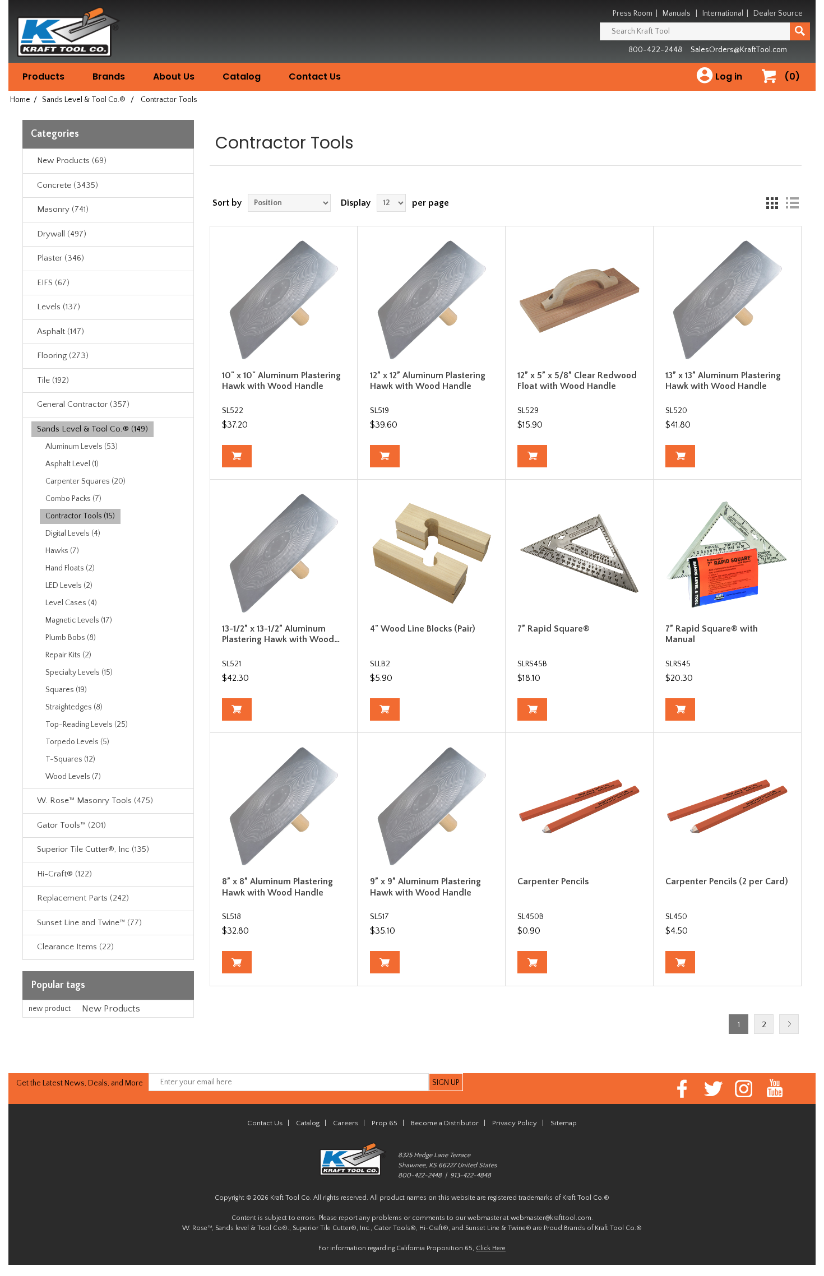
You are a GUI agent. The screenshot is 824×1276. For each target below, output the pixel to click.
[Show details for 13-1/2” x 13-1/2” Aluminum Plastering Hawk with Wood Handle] (284, 553)
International (722, 13)
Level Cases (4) (71, 602)
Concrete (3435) (67, 185)
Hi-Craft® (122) (64, 874)
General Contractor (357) (83, 404)
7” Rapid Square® (553, 629)
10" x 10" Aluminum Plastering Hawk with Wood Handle (281, 380)
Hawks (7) (62, 550)
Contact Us (315, 76)
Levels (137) (58, 307)
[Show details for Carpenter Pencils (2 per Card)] (727, 807)
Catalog (242, 76)
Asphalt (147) (60, 331)
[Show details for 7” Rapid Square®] (579, 553)
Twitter (713, 1088)
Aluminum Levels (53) (81, 446)
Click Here (491, 1248)
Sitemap (563, 1123)
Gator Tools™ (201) (71, 825)
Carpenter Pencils (553, 881)
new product (50, 1008)
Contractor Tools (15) (80, 516)
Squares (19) (66, 689)
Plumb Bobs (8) (70, 637)
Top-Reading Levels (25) (86, 724)
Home (20, 99)
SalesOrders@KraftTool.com (739, 49)
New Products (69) (72, 160)
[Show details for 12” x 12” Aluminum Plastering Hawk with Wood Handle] (432, 300)
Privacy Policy (514, 1123)
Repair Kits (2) (68, 655)
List (792, 203)
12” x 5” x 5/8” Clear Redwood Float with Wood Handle (577, 380)
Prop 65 (384, 1123)
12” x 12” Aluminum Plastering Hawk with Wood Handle (427, 380)
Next (789, 1024)
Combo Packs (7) (73, 498)
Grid (772, 203)
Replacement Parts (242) (83, 898)
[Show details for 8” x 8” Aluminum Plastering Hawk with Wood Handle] (284, 807)
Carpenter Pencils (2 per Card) (726, 881)
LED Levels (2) (68, 585)
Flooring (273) (63, 355)
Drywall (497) (61, 234)
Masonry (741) (63, 209)
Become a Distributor (445, 1123)
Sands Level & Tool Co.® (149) (92, 429)
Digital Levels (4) (72, 533)
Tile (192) (53, 380)
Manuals (677, 13)
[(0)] (773, 87)
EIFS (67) (53, 282)
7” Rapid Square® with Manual (711, 634)
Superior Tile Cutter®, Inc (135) (93, 849)
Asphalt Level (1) (72, 464)
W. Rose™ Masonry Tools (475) (95, 800)
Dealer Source (778, 13)
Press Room (632, 13)
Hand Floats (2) (70, 568)
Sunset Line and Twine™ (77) (89, 922)
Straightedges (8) (74, 707)
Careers (345, 1123)
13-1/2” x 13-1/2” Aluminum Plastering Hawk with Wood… (281, 634)
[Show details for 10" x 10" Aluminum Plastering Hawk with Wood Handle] (284, 300)
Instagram (744, 1088)
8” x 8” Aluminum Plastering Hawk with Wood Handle (277, 886)
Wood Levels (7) (73, 776)
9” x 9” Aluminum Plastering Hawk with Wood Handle (425, 886)
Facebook (682, 1088)
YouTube (775, 1088)
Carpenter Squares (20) (85, 481)
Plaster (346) (60, 258)
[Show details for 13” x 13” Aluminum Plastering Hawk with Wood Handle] (727, 300)
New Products (111, 1009)
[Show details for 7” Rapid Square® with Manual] (727, 553)
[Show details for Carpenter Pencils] (579, 807)
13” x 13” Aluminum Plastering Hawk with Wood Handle (723, 380)
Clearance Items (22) (75, 947)
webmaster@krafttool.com (551, 1218)
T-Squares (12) (70, 759)
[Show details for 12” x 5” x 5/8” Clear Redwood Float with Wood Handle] (579, 300)
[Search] (800, 31)
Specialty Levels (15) (79, 672)
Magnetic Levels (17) (78, 620)
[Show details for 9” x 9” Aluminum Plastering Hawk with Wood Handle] (432, 807)
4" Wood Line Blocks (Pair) (422, 629)
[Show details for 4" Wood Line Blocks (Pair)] (432, 553)
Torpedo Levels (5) (77, 741)
